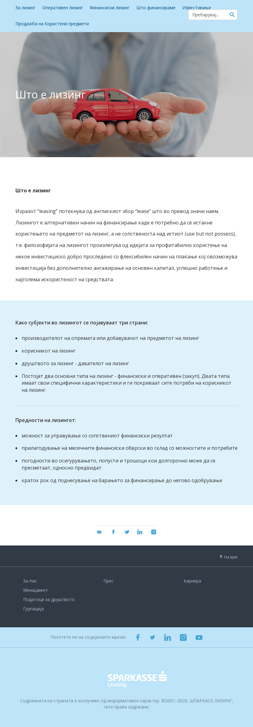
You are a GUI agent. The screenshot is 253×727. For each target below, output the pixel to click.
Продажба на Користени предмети (52, 24)
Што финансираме (156, 7)
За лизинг (25, 7)
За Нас (30, 581)
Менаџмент (35, 590)
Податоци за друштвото (49, 599)
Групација (33, 609)
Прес (108, 581)
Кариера (192, 581)
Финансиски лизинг (110, 7)
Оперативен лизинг (62, 7)
